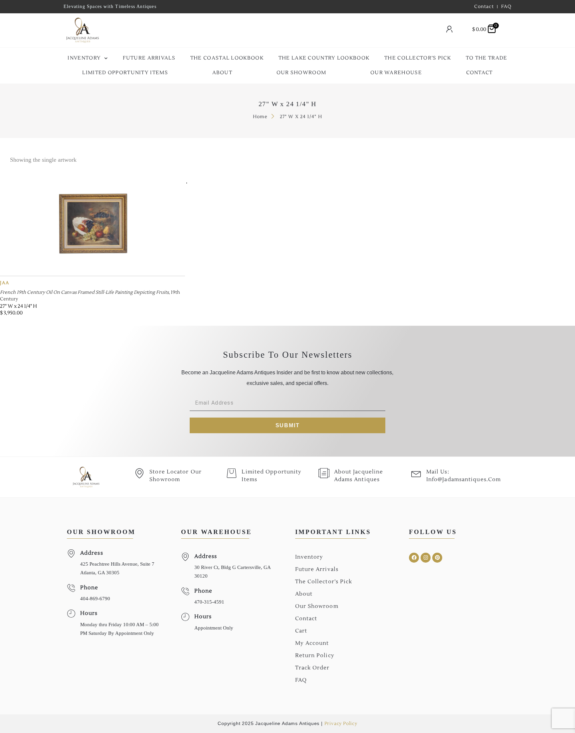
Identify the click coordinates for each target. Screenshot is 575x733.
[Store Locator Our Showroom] (139, 473)
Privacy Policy (340, 724)
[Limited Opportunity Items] (232, 473)
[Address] (71, 553)
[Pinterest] (437, 558)
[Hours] (71, 614)
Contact (479, 73)
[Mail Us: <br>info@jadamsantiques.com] (416, 473)
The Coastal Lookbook (227, 58)
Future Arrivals (149, 58)
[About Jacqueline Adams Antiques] (324, 473)
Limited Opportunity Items (125, 73)
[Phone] (71, 588)
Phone (89, 587)
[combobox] (269, 30)
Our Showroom (301, 73)
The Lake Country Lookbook (324, 58)
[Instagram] (426, 558)
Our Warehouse (396, 73)
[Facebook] (414, 558)
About (222, 73)
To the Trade (486, 58)
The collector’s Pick (417, 58)
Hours (89, 613)
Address (91, 553)
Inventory (84, 58)
